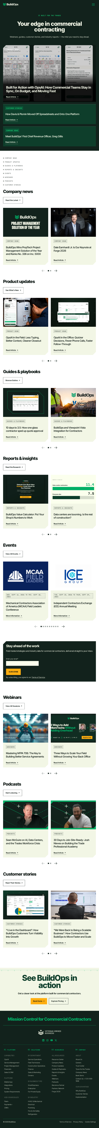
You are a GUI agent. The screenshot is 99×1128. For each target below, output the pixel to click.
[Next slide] (55, 270)
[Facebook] (51, 1040)
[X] (55, 1040)
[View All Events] (13, 554)
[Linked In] (43, 1040)
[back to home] (10, 4)
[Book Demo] (39, 1001)
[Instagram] (47, 1040)
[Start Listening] (12, 793)
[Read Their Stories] (14, 883)
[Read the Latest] (13, 200)
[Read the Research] (14, 467)
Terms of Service (38, 677)
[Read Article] (49, 73)
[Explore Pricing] (58, 1001)
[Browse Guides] (12, 380)
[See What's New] (13, 290)
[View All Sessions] (14, 706)
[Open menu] (93, 4)
